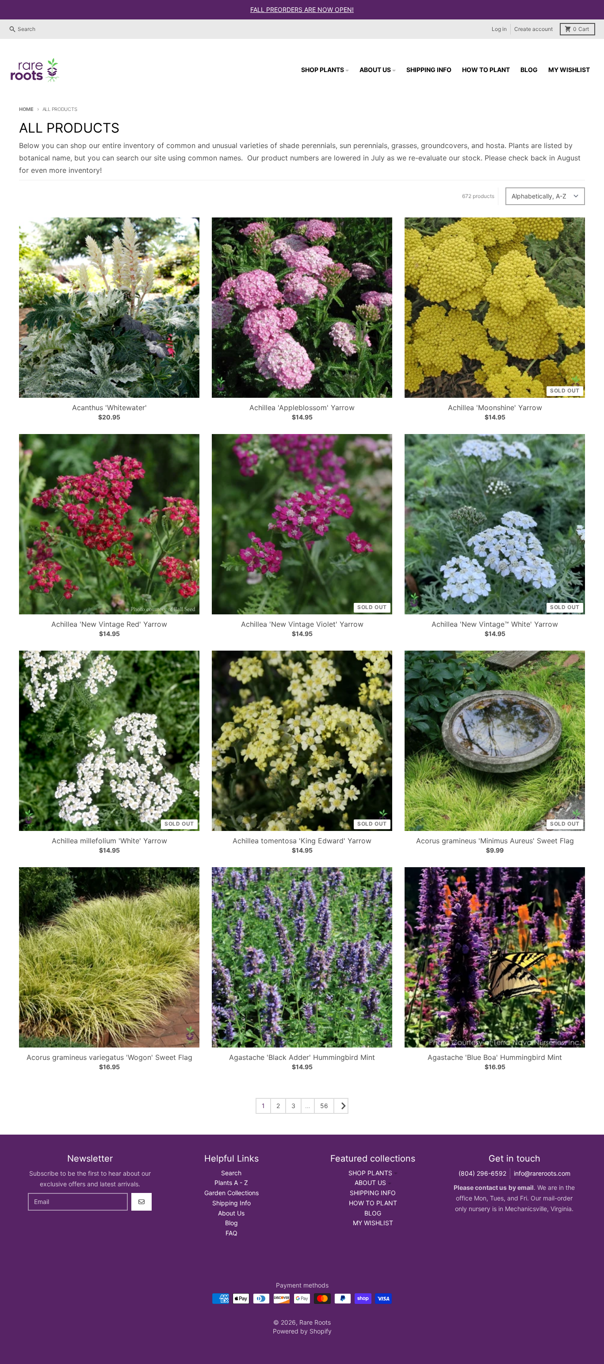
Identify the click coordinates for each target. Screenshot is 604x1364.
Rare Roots (315, 1322)
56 (324, 1105)
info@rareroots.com (542, 1173)
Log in (499, 29)
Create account (533, 29)
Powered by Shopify (302, 1331)
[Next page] (341, 1106)
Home (26, 109)
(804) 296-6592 (482, 1173)
